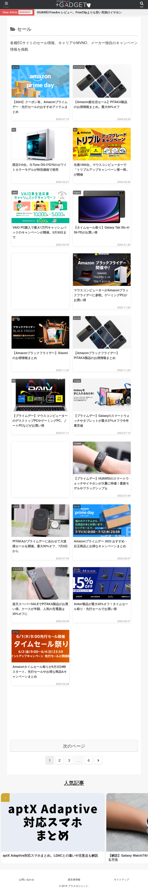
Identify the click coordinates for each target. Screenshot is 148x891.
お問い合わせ (26, 879)
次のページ (74, 746)
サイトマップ (121, 879)
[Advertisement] (40, 268)
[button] (137, 712)
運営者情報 (74, 879)
